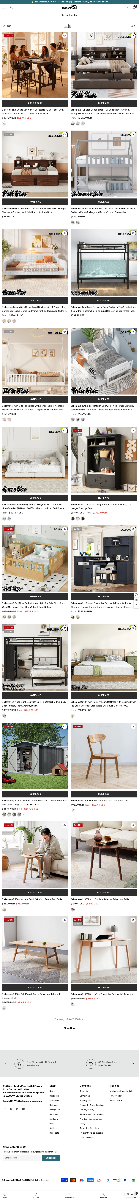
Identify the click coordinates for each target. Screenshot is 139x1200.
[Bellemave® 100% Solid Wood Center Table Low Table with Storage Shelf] (35, 949)
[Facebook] (5, 1109)
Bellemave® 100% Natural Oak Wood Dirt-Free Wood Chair (100, 800)
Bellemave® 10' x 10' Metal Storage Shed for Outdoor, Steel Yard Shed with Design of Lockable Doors (34, 802)
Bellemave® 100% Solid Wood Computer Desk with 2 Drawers (102, 994)
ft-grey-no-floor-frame (19, 814)
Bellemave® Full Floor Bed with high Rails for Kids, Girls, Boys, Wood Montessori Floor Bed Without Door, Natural (33, 605)
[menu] (3, 7)
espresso (83, 420)
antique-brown (73, 123)
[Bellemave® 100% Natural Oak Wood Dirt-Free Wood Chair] (104, 756)
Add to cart (35, 103)
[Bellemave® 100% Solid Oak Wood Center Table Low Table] (104, 854)
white (83, 123)
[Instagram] (11, 1109)
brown (73, 909)
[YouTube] (23, 1109)
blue (9, 518)
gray (78, 222)
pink (14, 321)
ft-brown (9, 814)
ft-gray (4, 814)
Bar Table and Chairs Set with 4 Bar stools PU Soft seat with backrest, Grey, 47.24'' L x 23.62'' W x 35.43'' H (33, 111)
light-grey (78, 123)
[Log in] (127, 7)
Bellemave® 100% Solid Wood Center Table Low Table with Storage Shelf (31, 996)
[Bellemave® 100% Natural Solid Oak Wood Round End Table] (35, 854)
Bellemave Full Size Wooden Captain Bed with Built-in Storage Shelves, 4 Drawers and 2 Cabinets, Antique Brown (34, 210)
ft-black (14, 814)
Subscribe (51, 1158)
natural (4, 617)
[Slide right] (133, 1064)
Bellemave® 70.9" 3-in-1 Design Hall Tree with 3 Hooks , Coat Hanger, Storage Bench (101, 506)
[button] (66, 26)
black (73, 518)
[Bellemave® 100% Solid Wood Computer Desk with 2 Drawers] (104, 949)
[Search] (11, 7)
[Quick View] (64, 35)
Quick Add (104, 103)
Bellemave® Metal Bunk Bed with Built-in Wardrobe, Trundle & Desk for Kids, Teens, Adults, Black (34, 704)
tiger (83, 518)
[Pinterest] (17, 1109)
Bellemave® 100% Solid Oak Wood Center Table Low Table (100, 899)
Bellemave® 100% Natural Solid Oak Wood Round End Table (32, 899)
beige (4, 321)
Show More (69, 1028)
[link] (103, 1064)
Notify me (35, 202)
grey (4, 123)
